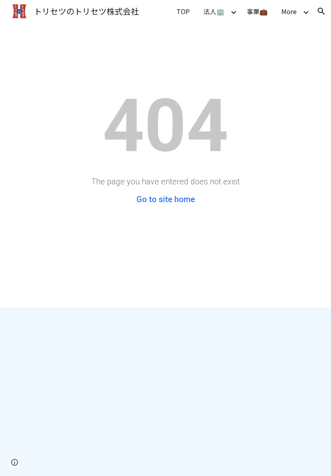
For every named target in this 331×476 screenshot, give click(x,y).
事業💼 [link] (257, 11)
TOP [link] (183, 11)
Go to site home (165, 199)
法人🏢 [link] (213, 11)
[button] (321, 11)
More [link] (289, 11)
